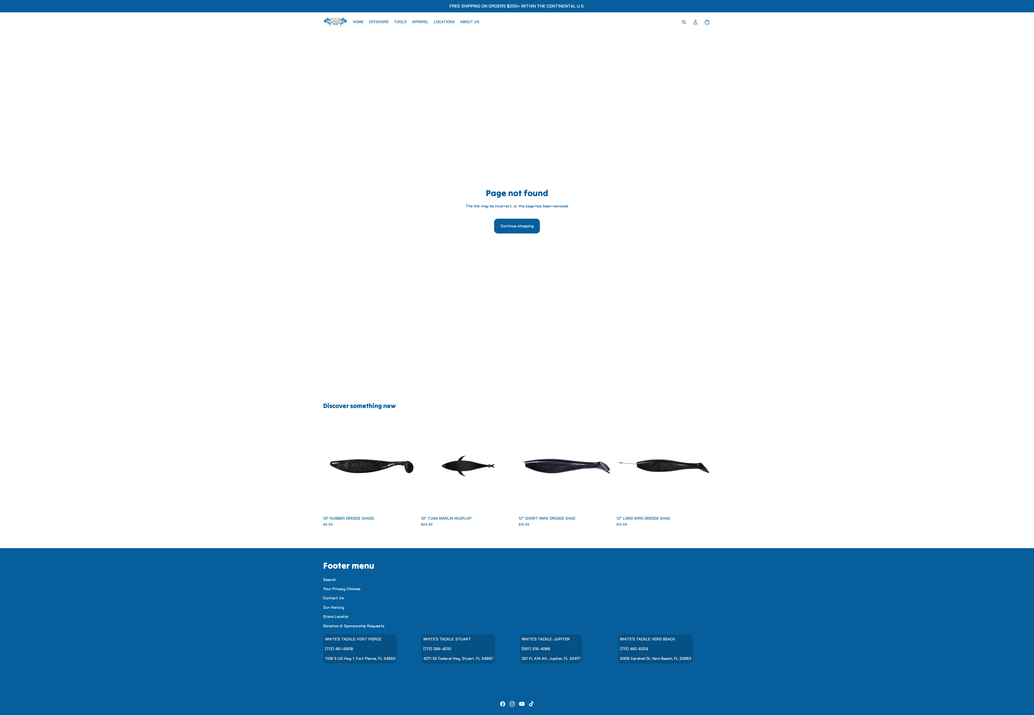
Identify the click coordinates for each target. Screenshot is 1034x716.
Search (329, 579)
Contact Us (333, 598)
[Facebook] (502, 704)
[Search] (684, 22)
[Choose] (409, 505)
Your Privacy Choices (342, 588)
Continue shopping (517, 226)
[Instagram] (512, 704)
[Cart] (707, 22)
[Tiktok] (531, 704)
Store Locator (336, 616)
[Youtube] (522, 704)
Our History (333, 607)
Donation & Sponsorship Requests (354, 625)
